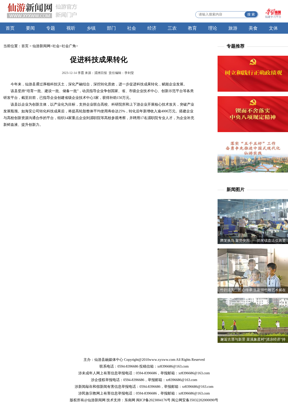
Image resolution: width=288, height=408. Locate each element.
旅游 (232, 28)
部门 (111, 28)
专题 (50, 28)
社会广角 (69, 46)
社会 (131, 28)
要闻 (30, 28)
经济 (151, 28)
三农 (172, 28)
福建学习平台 (273, 16)
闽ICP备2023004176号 (153, 400)
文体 (273, 28)
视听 (70, 28)
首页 (10, 28)
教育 (192, 28)
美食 (253, 28)
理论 (212, 28)
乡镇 (91, 28)
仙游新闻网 (41, 46)
